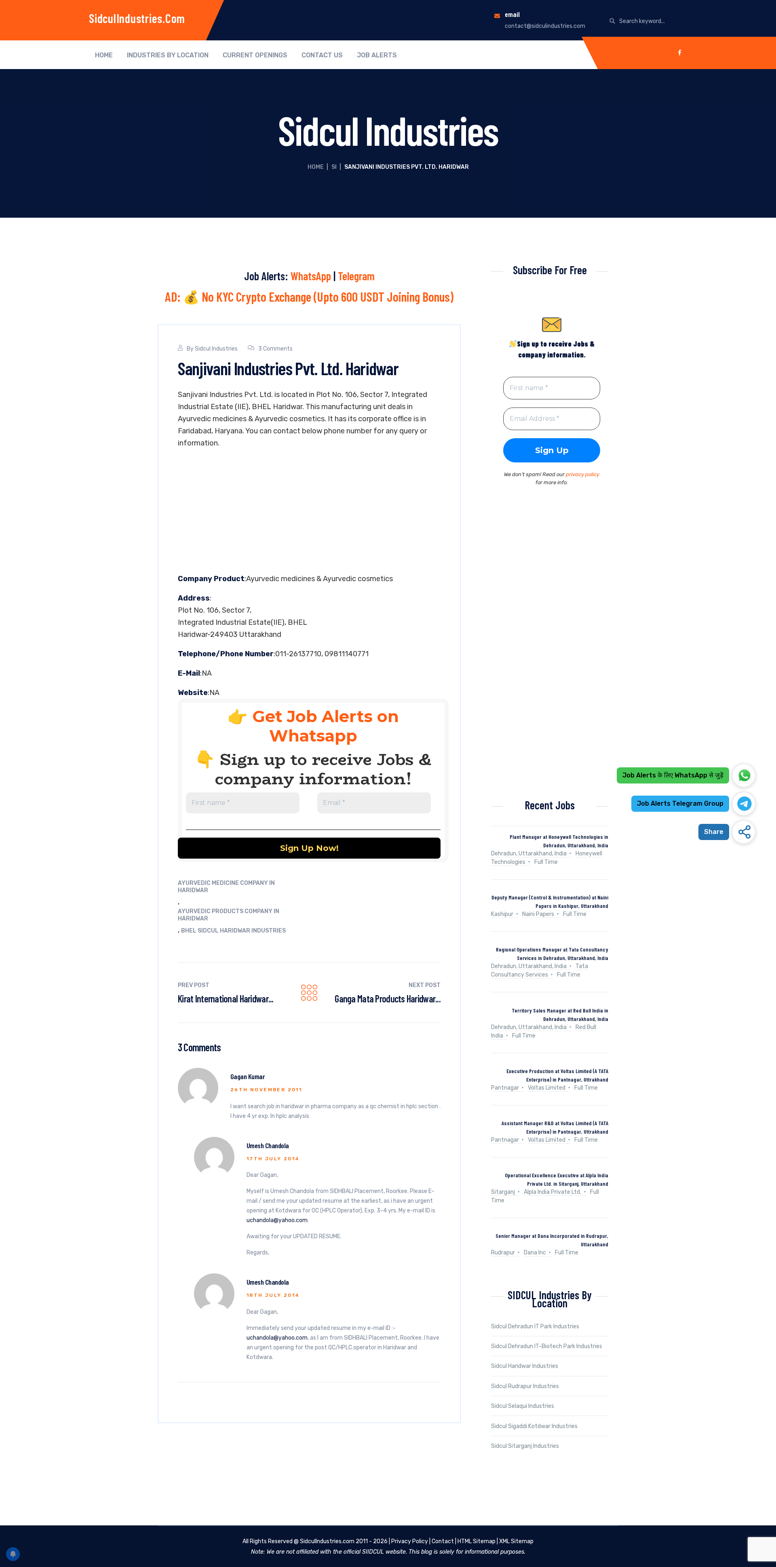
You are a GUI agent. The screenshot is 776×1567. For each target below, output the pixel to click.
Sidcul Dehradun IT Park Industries (535, 1326)
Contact (443, 1541)
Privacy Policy (409, 1541)
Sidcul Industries (216, 348)
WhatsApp (311, 276)
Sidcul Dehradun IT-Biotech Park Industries (546, 1346)
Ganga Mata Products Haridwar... (388, 998)
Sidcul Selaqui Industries (522, 1406)
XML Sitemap (516, 1541)
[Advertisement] (309, 512)
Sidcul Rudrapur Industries (525, 1386)
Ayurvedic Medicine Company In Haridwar (226, 887)
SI (334, 167)
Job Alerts (377, 55)
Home (104, 55)
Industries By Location (168, 55)
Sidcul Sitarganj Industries (525, 1446)
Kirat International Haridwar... (226, 998)
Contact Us (322, 55)
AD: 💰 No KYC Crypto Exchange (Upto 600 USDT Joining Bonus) (309, 296)
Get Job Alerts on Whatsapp (325, 726)
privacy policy (582, 474)
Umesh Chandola (268, 1145)
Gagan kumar (247, 1076)
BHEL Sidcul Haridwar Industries (233, 930)
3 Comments (275, 348)
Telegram (356, 276)
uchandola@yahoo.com (277, 1220)
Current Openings (255, 55)
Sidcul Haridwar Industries (524, 1366)
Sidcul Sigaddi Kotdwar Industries (534, 1426)
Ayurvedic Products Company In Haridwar (228, 915)
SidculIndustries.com (137, 18)
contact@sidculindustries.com (545, 26)
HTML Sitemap (477, 1541)
